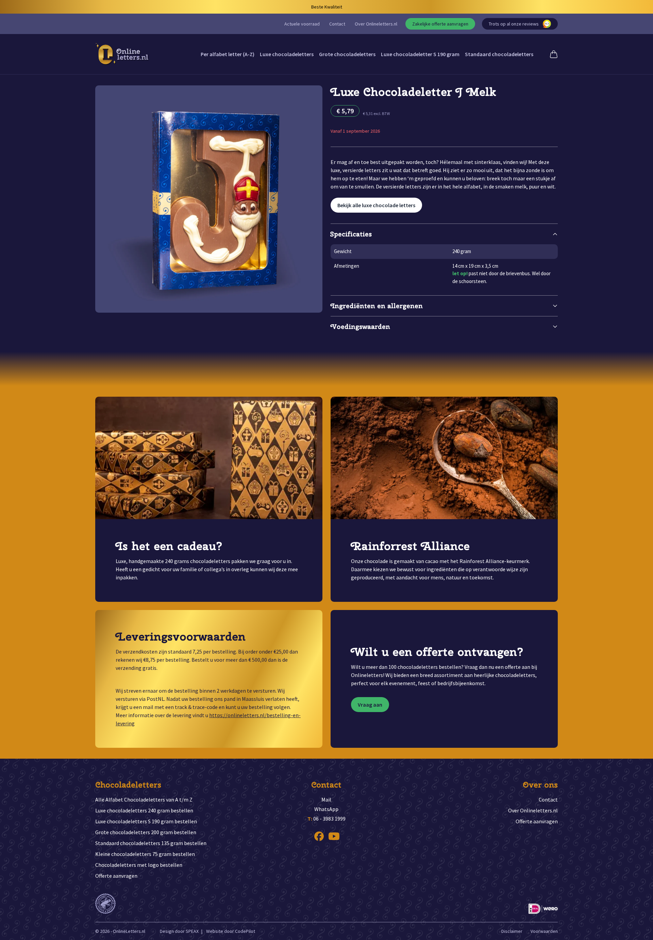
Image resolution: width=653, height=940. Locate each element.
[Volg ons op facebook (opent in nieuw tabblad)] (319, 836)
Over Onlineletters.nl (376, 24)
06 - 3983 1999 (326, 818)
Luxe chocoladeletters (287, 54)
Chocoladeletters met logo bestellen (138, 864)
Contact (337, 24)
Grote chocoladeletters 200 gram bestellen (145, 832)
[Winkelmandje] (554, 54)
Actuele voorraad (302, 24)
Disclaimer (511, 931)
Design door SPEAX (179, 931)
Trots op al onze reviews (519, 24)
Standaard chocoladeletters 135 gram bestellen (150, 843)
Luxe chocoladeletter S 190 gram (420, 54)
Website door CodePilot (230, 931)
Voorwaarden (544, 931)
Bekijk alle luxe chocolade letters (376, 205)
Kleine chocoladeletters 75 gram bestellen (145, 854)
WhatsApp (326, 809)
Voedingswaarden (360, 326)
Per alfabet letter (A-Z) (227, 54)
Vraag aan (370, 704)
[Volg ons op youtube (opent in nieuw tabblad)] (334, 836)
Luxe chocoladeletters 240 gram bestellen (144, 810)
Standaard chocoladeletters (499, 54)
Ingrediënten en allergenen (377, 305)
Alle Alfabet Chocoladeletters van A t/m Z (143, 799)
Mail (326, 799)
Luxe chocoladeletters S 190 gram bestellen (146, 821)
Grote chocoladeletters (347, 54)
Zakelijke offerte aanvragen (440, 24)
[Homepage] (122, 54)
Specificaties (351, 233)
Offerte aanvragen (116, 875)
